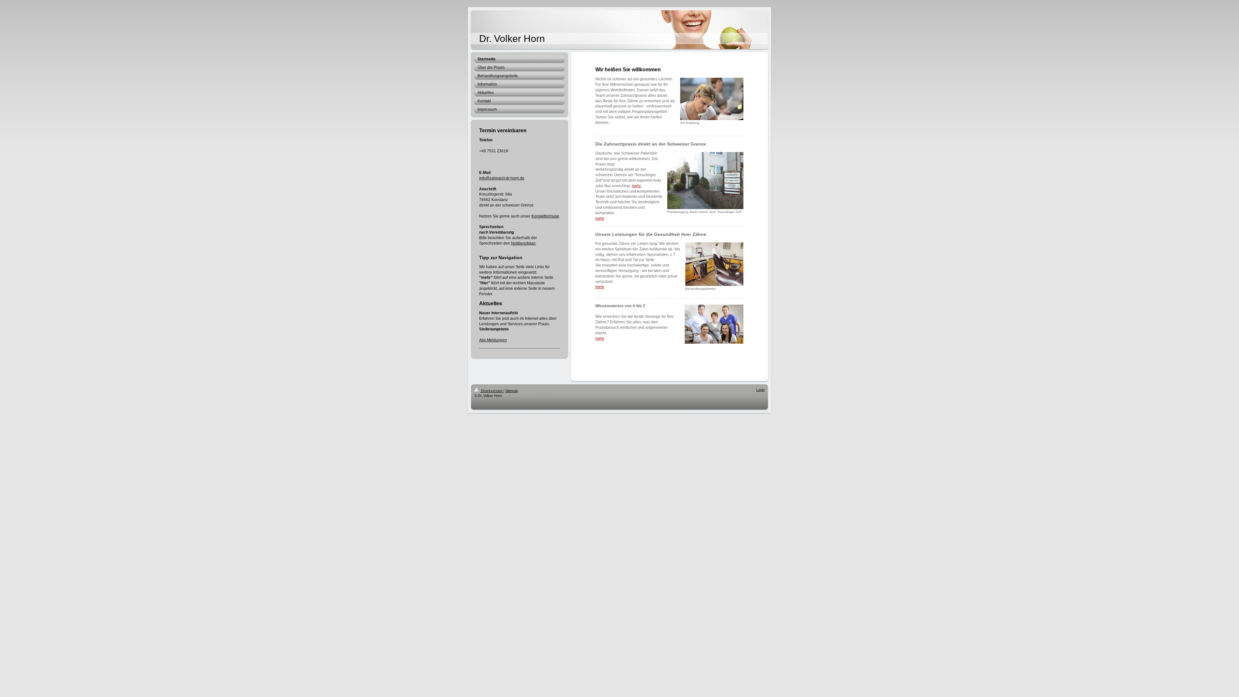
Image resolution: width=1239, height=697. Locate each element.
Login (760, 390)
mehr (637, 186)
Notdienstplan (523, 243)
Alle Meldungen (493, 340)
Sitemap (511, 391)
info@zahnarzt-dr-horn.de (501, 178)
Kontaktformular (545, 216)
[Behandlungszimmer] (714, 264)
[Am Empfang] (711, 99)
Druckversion (491, 391)
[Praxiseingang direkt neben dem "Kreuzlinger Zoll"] (705, 180)
